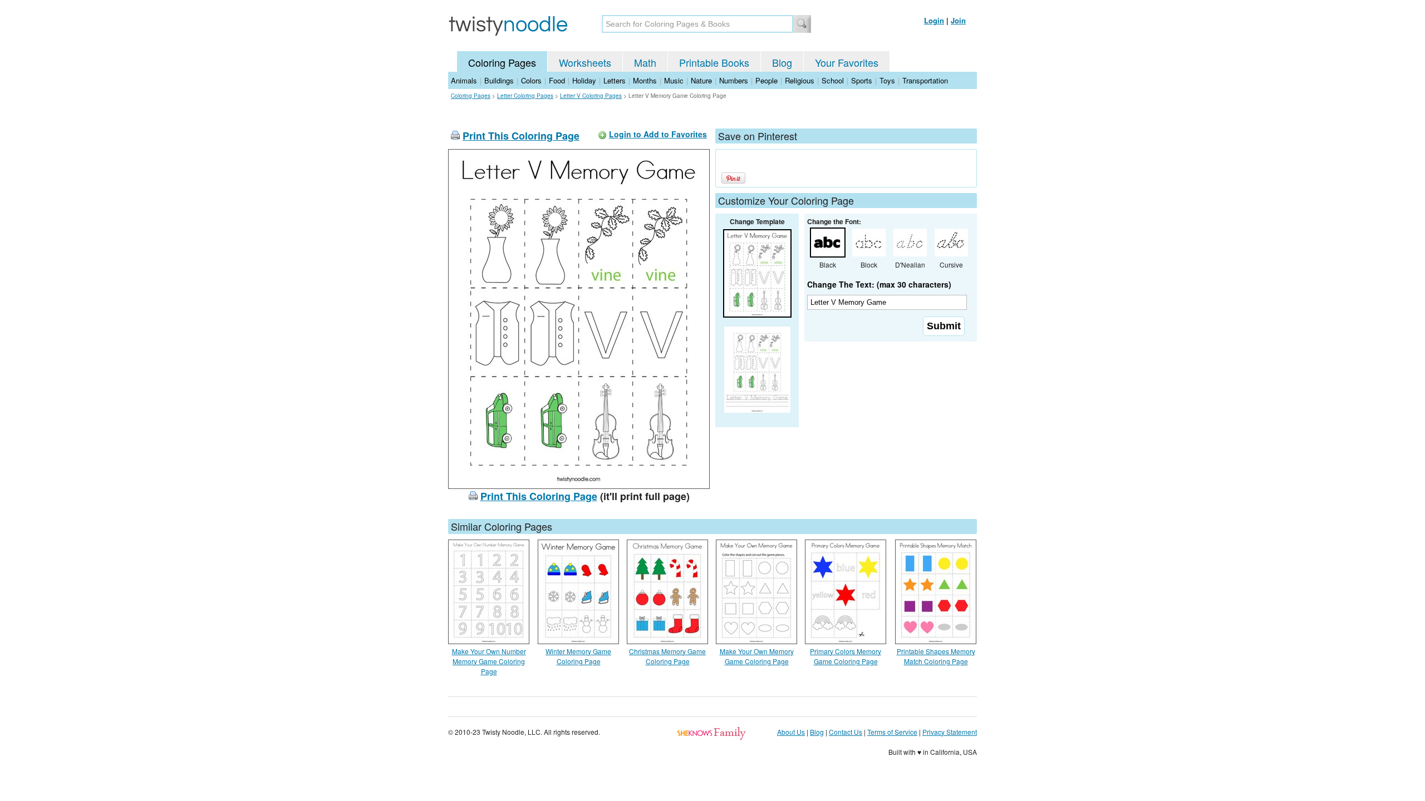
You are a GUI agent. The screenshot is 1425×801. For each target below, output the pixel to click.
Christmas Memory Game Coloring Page (667, 656)
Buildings (499, 80)
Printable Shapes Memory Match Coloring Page (936, 656)
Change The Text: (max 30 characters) (879, 284)
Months (645, 80)
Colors (531, 80)
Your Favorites (846, 62)
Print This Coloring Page (521, 135)
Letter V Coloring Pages (591, 96)
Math (645, 62)
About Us (791, 731)
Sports (861, 80)
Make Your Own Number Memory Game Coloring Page (489, 661)
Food (557, 80)
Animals (464, 80)
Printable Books (714, 62)
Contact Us (845, 731)
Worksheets (585, 62)
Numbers (733, 80)
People (766, 80)
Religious (799, 80)
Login (934, 20)
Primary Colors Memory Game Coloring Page (845, 656)
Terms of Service (892, 731)
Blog (782, 62)
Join (958, 20)
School (833, 80)
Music (674, 80)
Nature (701, 80)
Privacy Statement (949, 731)
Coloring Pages (502, 62)
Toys (887, 80)
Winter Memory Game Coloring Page (578, 656)
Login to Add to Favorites (658, 134)
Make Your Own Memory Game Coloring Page (757, 656)
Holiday (584, 80)
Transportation (925, 80)
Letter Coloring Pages (525, 96)
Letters (614, 80)
